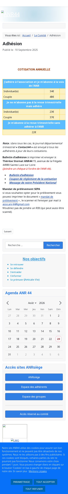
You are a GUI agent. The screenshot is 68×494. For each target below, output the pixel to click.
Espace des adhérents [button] (34, 387)
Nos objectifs (34, 259)
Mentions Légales (38, 471)
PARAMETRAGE (21, 482)
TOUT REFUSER (34, 489)
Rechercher (53, 245)
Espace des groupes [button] (34, 396)
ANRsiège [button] (34, 377)
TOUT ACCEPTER (45, 482)
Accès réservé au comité (34, 414)
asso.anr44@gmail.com (16, 204)
